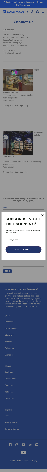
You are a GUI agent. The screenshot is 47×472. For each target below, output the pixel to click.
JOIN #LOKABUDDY (24, 249)
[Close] (42, 215)
